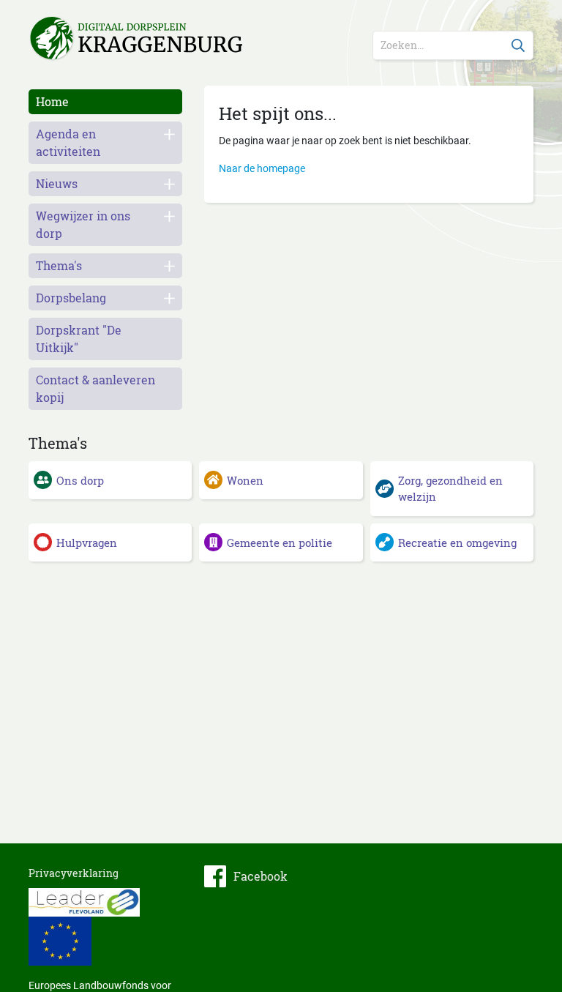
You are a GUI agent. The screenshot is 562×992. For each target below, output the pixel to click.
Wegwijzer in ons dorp (83, 224)
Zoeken (518, 45)
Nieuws (57, 183)
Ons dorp (80, 480)
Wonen (245, 480)
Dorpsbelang (71, 297)
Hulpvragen (86, 542)
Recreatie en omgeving (457, 542)
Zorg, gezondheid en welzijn (450, 488)
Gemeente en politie (279, 542)
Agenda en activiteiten (68, 142)
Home (52, 101)
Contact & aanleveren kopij (95, 388)
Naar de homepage (262, 168)
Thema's (59, 265)
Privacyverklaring (74, 873)
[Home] (105, 39)
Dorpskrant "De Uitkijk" (78, 338)
